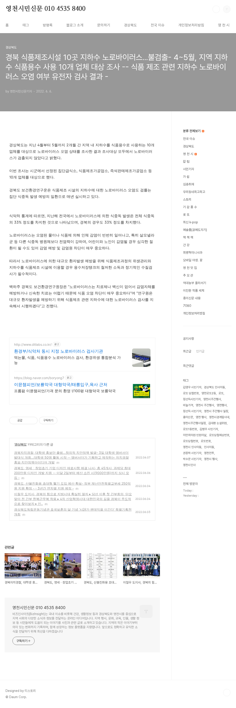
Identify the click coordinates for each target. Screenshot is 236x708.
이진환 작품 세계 (193, 290)
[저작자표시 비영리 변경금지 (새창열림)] (63, 420)
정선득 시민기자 (192, 411)
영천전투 (209, 453)
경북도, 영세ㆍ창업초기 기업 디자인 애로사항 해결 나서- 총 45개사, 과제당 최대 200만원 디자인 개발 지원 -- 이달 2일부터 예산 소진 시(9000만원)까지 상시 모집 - (72, 473)
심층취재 (188, 184)
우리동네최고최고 (194, 192)
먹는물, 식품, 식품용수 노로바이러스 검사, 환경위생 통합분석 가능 (67, 360)
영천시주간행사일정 (194, 423)
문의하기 (103, 25)
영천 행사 (201, 417)
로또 (221, 393)
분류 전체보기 (192, 131)
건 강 (186, 245)
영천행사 (222, 405)
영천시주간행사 (212, 399)
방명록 (48, 25)
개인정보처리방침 (191, 25)
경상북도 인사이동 (214, 387)
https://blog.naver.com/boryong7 (39, 378)
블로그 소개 (74, 25)
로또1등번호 (190, 429)
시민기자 (188, 169)
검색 (216, 9)
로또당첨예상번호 (219, 435)
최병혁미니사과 (192, 252)
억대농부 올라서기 (194, 283)
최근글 (187, 351)
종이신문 (188, 417)
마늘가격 (188, 405)
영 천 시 (224, 25)
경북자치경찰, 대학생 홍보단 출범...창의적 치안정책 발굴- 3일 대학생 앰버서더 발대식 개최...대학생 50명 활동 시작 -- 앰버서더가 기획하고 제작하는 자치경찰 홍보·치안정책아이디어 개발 (71, 457)
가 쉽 (186, 176)
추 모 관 (188, 275)
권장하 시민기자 (192, 453)
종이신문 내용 (192, 298)
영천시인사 (189, 465)
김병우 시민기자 (209, 429)
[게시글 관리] (32, 420)
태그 (26, 25)
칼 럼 (186, 161)
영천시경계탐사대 (219, 417)
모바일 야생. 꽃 (192, 260)
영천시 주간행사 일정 (216, 411)
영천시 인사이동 (192, 447)
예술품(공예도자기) (195, 230)
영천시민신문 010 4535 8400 (46, 9)
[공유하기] (27, 420)
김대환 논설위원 (217, 423)
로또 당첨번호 (191, 393)
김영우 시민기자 (192, 387)
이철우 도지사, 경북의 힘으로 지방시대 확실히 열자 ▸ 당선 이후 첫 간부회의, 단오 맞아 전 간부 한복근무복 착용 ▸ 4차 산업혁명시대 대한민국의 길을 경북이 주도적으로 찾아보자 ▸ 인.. (73, 499)
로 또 (186, 214)
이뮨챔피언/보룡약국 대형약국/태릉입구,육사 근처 (60, 384)
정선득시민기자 (192, 399)
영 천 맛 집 (190, 268)
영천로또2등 (208, 393)
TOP (226, 692)
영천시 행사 (210, 459)
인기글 (200, 351)
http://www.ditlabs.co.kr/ (33, 344)
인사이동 (209, 447)
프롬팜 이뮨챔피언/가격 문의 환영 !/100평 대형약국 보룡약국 (65, 391)
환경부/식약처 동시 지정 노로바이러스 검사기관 (58, 351)
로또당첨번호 (190, 441)
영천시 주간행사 (205, 405)
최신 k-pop (190, 222)
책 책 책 (188, 237)
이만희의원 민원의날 (194, 435)
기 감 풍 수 (190, 207)
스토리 (187, 199)
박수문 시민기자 (192, 459)
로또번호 (206, 441)
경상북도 (130, 25)
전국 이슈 (158, 25)
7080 (187, 306)
